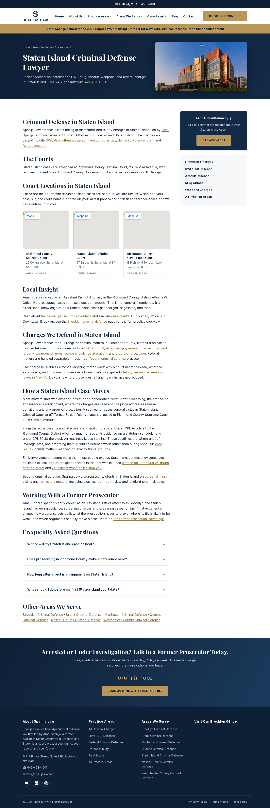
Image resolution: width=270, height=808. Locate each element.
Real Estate (96, 755)
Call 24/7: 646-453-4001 (135, 4)
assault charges (140, 348)
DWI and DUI (94, 348)
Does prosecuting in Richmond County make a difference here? (77, 559)
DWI (49, 140)
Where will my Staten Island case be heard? (61, 544)
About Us (76, 16)
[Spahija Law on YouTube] (26, 783)
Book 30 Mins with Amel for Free (135, 690)
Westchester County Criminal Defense (131, 620)
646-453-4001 (95, 82)
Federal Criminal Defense (106, 742)
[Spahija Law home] (35, 16)
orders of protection (130, 353)
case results (120, 316)
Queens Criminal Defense (159, 749)
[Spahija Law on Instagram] (46, 783)
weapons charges (102, 140)
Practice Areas (99, 16)
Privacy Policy (198, 801)
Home (59, 16)
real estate (47, 482)
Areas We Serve (128, 16)
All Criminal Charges (102, 729)
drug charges (116, 348)
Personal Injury (99, 749)
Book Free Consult (225, 16)
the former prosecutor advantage (66, 316)
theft (150, 140)
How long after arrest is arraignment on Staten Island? (70, 574)
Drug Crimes (194, 183)
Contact (189, 16)
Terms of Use (219, 801)
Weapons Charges (198, 190)
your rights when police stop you (77, 468)
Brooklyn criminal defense (87, 321)
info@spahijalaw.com (40, 774)
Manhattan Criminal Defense (125, 615)
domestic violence (131, 140)
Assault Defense (197, 176)
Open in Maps (36, 273)
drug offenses (64, 140)
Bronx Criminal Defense (84, 615)
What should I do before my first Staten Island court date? (73, 589)
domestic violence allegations (86, 353)
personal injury (156, 476)
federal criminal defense (108, 358)
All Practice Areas (198, 197)
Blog (174, 16)
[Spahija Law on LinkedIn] (36, 783)
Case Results (156, 16)
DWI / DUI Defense (198, 169)
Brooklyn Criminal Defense (43, 615)
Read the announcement (206, 29)
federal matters (34, 146)
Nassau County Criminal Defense (76, 620)
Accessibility (239, 801)
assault (82, 140)
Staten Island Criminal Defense (162, 755)
